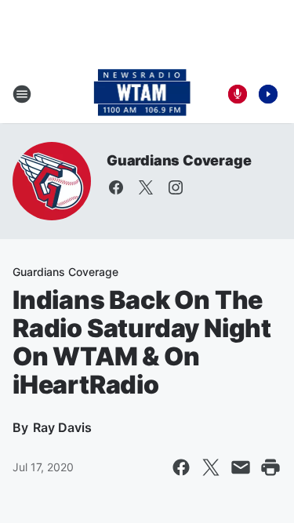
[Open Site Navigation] (22, 94)
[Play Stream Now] (268, 94)
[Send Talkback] (237, 94)
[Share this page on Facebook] (181, 467)
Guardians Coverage (179, 160)
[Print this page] (270, 467)
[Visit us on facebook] (116, 187)
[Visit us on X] (145, 187)
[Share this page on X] (211, 467)
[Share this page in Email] (241, 467)
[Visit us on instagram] (175, 187)
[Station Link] (142, 94)
